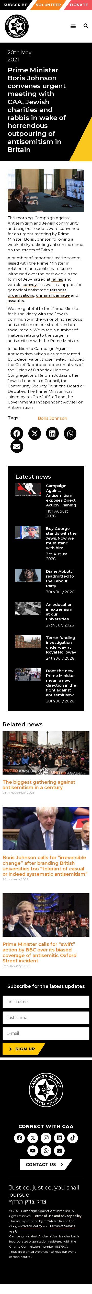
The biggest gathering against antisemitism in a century (39, 785)
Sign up (25, 1049)
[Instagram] (46, 1138)
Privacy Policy (31, 1226)
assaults (16, 300)
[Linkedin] (59, 1138)
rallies (57, 279)
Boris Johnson (52, 418)
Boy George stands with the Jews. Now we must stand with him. (61, 538)
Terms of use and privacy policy (57, 1216)
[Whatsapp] (46, 1150)
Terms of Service (62, 1226)
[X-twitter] (32, 1138)
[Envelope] (59, 1150)
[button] (73, 26)
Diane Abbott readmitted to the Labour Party (60, 578)
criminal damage (53, 295)
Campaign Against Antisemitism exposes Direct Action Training (61, 495)
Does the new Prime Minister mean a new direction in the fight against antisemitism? (61, 682)
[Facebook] (19, 1138)
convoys (30, 284)
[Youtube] (32, 1150)
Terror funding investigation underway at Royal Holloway (61, 645)
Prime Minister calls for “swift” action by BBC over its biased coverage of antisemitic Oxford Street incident (40, 953)
